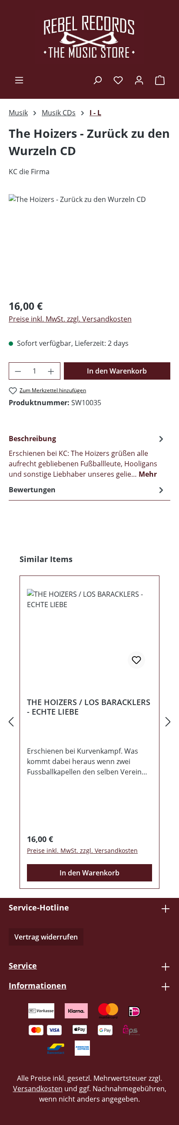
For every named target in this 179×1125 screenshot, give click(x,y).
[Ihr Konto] (139, 79)
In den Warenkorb (117, 371)
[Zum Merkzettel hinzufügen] (136, 660)
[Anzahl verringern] (18, 371)
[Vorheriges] (10, 721)
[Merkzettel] (118, 79)
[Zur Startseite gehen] (89, 37)
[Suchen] (97, 79)
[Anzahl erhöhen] (51, 371)
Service (23, 965)
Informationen (37, 985)
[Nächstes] (168, 721)
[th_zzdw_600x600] (89, 243)
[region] (89, 243)
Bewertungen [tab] (32, 489)
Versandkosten (38, 1088)
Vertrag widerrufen (46, 937)
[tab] (87, 455)
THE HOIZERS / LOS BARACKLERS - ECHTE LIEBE (88, 706)
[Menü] (19, 79)
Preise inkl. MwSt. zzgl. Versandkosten (70, 319)
